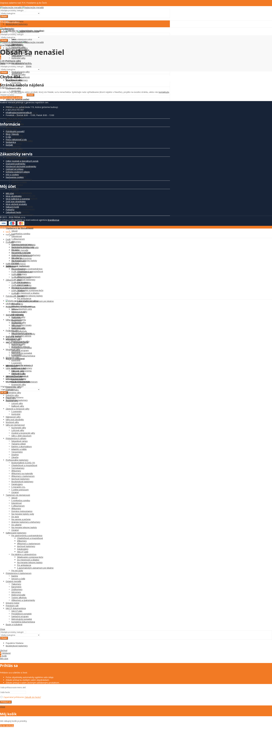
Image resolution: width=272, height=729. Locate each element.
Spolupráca (11, 142)
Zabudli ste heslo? (33, 697)
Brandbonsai (53, 220)
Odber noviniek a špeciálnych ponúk (22, 161)
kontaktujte (164, 92)
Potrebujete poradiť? (15, 131)
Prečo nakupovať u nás (16, 139)
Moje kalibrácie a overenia (18, 198)
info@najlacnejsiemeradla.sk (19, 112)
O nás (8, 136)
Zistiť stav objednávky (16, 201)
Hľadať (4, 16)
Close (23, 227)
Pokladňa (10, 209)
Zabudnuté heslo (13, 212)
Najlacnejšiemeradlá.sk (10, 63)
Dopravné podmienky (15, 163)
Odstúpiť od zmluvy (14, 169)
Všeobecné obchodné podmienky (21, 166)
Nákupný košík (12, 207)
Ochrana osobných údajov (18, 171)
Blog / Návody (12, 134)
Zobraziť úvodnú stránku (11, 97)
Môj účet (10, 193)
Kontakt (9, 145)
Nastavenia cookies (15, 177)
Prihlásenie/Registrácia (10, 227)
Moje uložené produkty (16, 204)
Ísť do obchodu (7, 725)
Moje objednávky (14, 196)
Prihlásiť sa (5, 702)
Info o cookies (12, 174)
